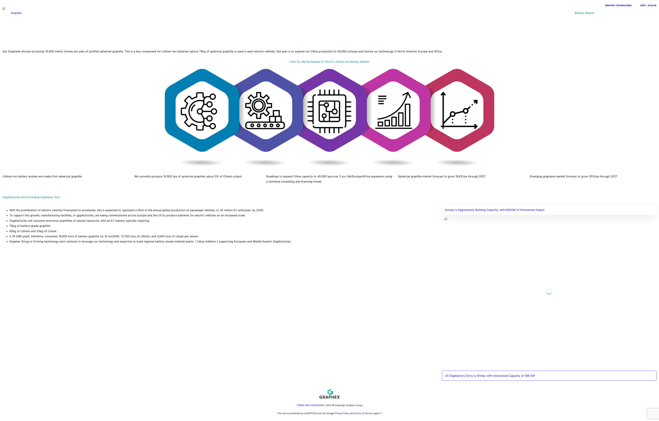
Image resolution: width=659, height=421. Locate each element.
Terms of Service (364, 413)
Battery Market (584, 13)
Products (565, 13)
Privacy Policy (342, 413)
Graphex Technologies (618, 5)
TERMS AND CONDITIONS (310, 405)
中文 (631, 13)
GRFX (643, 5)
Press (601, 13)
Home (551, 13)
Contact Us (616, 13)
